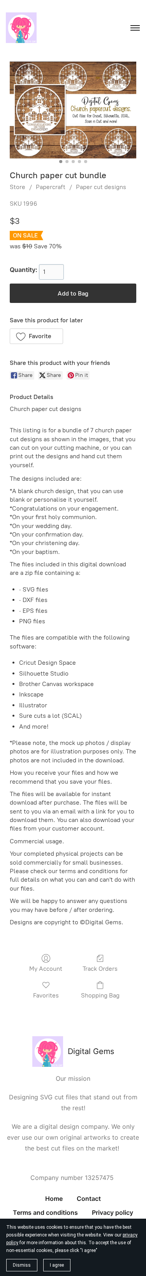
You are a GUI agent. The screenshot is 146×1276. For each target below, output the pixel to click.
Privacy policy (112, 1212)
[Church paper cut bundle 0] (73, 110)
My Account (45, 968)
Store (17, 187)
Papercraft (50, 187)
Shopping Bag (100, 995)
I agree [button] (57, 1265)
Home (54, 1198)
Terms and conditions (45, 1212)
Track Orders (100, 968)
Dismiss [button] (22, 1265)
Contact (89, 1198)
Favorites (46, 995)
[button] (36, 336)
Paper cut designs (101, 187)
